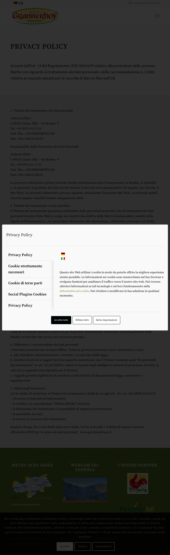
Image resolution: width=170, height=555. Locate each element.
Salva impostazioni (106, 320)
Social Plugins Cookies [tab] (27, 294)
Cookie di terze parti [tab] (25, 283)
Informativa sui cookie (74, 291)
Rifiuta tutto (82, 320)
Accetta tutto (61, 320)
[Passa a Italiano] (63, 259)
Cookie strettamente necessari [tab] (25, 269)
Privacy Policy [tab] (20, 255)
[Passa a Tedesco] (63, 254)
